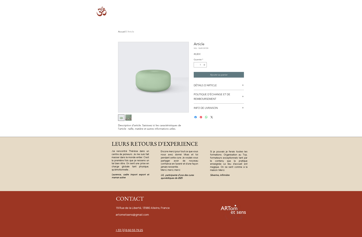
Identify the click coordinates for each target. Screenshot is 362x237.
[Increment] (204, 64)
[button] (182, 10)
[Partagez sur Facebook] (195, 117)
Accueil (122, 31)
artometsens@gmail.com (132, 215)
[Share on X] (211, 117)
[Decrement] (196, 64)
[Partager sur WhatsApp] (206, 117)
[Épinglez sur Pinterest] (201, 117)
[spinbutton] (200, 64)
